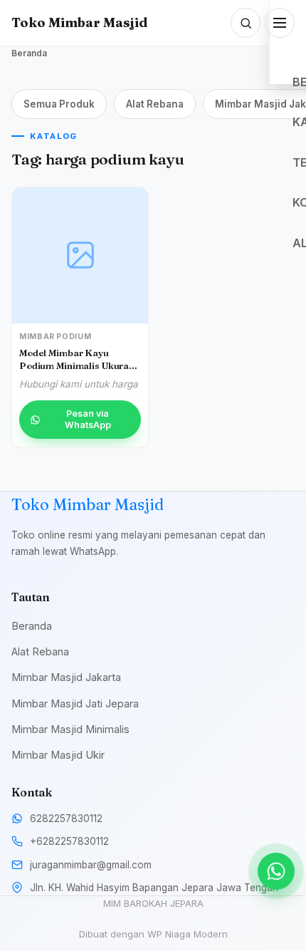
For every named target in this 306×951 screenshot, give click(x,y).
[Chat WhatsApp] (276, 871)
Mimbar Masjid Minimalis (70, 729)
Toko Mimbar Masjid (79, 22)
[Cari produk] (245, 23)
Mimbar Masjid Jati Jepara (75, 703)
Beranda (29, 53)
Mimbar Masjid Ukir (58, 755)
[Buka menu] (280, 23)
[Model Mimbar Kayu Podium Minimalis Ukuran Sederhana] (80, 255)
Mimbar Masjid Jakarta (66, 677)
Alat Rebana (155, 104)
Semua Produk (59, 104)
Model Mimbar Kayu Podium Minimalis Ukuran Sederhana (76, 365)
